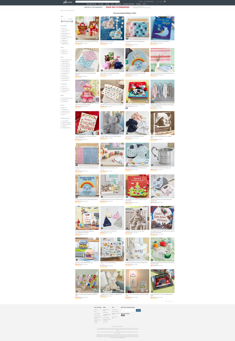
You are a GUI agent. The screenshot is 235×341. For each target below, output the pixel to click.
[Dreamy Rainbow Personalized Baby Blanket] (87, 186)
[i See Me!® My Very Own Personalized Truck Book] (162, 281)
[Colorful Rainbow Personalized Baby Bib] (137, 60)
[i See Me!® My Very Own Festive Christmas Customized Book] (87, 123)
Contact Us (105, 312)
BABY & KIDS (118, 4)
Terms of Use (97, 313)
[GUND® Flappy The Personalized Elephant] (112, 123)
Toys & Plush (65, 30)
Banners (64, 75)
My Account (114, 309)
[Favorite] (161, 1)
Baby (64, 107)
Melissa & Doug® (66, 124)
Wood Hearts (65, 78)
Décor (64, 28)
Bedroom (64, 53)
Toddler (65, 109)
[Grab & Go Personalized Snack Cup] (87, 249)
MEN (112, 4)
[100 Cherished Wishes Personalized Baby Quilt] (162, 60)
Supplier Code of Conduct (97, 320)
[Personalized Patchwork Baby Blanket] (137, 28)
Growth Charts (66, 71)
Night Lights (65, 61)
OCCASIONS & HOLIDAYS (128, 4)
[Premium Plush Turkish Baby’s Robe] (137, 123)
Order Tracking (115, 311)
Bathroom (65, 51)
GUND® (64, 126)
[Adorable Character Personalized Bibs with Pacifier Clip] (162, 186)
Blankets (65, 35)
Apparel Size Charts (105, 310)
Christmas (65, 101)
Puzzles (64, 91)
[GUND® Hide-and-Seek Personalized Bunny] (112, 281)
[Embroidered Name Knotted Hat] (112, 218)
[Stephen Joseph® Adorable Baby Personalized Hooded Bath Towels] (162, 91)
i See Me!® (65, 120)
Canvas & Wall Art (67, 59)
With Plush (65, 99)
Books (64, 31)
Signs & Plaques (66, 64)
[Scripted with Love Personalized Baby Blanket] (87, 155)
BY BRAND (138, 4)
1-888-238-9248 (149, 1)
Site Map (105, 322)
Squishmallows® (66, 127)
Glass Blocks (65, 80)
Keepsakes (65, 42)
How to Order (106, 317)
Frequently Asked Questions (107, 315)
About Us (96, 309)
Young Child (65, 112)
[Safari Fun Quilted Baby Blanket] (112, 249)
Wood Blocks (65, 73)
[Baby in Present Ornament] (112, 28)
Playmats (64, 40)
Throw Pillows (66, 70)
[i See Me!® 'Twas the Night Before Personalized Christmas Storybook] (162, 218)
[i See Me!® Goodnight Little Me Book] (162, 28)
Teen (63, 114)
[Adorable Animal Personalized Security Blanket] (112, 91)
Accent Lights (65, 68)
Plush (64, 86)
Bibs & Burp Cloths (66, 36)
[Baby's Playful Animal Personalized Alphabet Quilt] (87, 281)
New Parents (66, 111)
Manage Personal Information (107, 320)
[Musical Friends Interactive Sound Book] (137, 91)
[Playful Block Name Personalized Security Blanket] (87, 60)
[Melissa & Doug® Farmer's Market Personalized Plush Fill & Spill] (162, 249)
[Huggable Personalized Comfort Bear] (137, 218)
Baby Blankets (66, 33)
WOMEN (107, 4)
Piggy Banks (65, 43)
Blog (95, 311)
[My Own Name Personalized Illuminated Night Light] (137, 281)
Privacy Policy (97, 315)
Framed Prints (66, 66)
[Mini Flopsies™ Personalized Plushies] (112, 60)
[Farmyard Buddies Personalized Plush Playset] (87, 28)
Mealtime (65, 38)
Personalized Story (67, 98)
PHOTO (144, 4)
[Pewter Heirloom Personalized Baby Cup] (162, 155)
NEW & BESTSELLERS (91, 4)
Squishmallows (66, 90)
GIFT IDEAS (100, 4)
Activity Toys (65, 88)
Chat (142, 1)
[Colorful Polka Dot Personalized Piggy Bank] (137, 249)
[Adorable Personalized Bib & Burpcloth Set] (137, 155)
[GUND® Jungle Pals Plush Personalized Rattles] (112, 186)
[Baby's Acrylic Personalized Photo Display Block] (162, 123)
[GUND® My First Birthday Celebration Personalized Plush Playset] (87, 218)
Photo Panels (66, 63)
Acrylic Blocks (65, 76)
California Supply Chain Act (97, 317)
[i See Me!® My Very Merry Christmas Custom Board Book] (137, 186)
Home (62, 10)
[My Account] (158, 1)
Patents (95, 322)
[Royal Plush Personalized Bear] (87, 91)
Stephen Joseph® (66, 122)
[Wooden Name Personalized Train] (112, 155)
